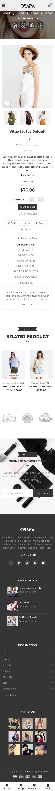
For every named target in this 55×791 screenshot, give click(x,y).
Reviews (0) (26, 250)
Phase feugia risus (28, 602)
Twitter (14, 223)
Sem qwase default (14, 386)
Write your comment (29, 145)
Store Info (26, 255)
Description (26, 244)
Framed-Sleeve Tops (41, 386)
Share (27, 223)
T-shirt (48, 383)
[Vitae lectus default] (7, 107)
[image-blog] (12, 592)
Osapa (27, 771)
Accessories (8, 383)
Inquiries (26, 283)
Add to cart (29, 207)
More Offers (26, 266)
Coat (34, 13)
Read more (26, 175)
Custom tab (26, 260)
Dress (41, 383)
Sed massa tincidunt (29, 617)
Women (34, 383)
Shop (20, 13)
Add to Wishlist (28, 214)
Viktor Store (32, 238)
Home (7, 13)
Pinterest (28, 230)
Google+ (42, 223)
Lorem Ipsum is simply (30, 588)
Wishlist (34, 788)
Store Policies (26, 277)
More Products (26, 271)
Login (48, 788)
